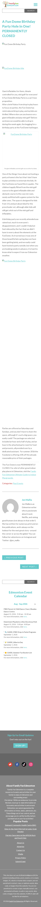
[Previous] (6, 604)
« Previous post (14, 557)
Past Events (18, 483)
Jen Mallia (27, 499)
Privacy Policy (20, 858)
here (25, 617)
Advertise (20, 846)
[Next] (35, 604)
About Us (20, 843)
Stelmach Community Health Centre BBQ (20, 825)
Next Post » (29, 566)
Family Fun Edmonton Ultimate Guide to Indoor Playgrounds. (19, 474)
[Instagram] (31, 764)
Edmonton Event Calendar (20, 594)
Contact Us (20, 850)
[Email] (10, 764)
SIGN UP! (20, 745)
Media (20, 854)
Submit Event (20, 861)
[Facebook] (17, 764)
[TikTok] (24, 764)
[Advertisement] (20, 701)
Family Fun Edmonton (16, 901)
